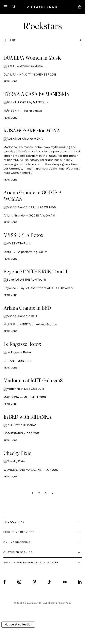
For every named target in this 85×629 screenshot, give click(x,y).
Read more (10, 81)
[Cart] (80, 8)
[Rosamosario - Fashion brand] (42, 5)
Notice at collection (18, 624)
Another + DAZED (46, 49)
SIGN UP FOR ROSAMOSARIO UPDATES (31, 562)
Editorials (20, 49)
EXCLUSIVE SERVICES (18, 532)
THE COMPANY (14, 522)
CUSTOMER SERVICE (17, 552)
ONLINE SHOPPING (16, 542)
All (6, 49)
